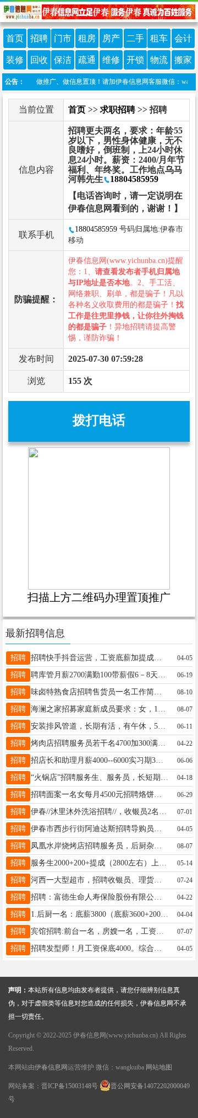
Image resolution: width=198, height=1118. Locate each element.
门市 (63, 38)
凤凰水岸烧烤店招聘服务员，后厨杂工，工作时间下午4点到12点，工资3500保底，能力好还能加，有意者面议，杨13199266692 (100, 846)
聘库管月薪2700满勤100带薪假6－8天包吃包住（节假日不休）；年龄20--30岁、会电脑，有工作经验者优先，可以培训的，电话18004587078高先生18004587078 (100, 675)
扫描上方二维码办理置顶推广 (99, 597)
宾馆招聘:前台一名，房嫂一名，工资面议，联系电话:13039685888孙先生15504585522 (100, 931)
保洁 (63, 60)
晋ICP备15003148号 (69, 1086)
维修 (111, 60)
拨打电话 (99, 420)
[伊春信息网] (99, 10)
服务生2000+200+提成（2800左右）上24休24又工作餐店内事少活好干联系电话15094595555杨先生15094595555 (100, 863)
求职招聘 (117, 109)
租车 (159, 38)
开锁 (135, 60)
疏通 (87, 60)
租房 (87, 38)
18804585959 (134, 179)
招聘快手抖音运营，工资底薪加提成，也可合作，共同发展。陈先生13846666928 (100, 658)
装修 (15, 60)
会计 (183, 38)
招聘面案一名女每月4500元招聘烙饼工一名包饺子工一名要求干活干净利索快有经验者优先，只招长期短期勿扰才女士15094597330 (100, 794)
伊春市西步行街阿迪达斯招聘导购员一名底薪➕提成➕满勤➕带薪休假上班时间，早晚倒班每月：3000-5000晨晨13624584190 (100, 829)
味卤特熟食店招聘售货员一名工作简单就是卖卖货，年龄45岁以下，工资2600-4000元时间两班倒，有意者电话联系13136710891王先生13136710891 (100, 692)
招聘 (39, 38)
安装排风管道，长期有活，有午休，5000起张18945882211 (100, 726)
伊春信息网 (51, 1067)
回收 (39, 60)
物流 (159, 60)
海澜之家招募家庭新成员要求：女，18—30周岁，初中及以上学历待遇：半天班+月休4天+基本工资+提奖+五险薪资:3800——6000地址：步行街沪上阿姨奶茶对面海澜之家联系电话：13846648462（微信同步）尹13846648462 (100, 709)
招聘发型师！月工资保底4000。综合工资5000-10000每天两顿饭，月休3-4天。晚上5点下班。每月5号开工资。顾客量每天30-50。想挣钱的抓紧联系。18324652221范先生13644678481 (100, 948)
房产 (111, 38)
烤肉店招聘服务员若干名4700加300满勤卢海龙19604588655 (100, 743)
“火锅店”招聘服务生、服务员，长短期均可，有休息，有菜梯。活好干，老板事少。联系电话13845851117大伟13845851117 (100, 777)
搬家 (183, 60)
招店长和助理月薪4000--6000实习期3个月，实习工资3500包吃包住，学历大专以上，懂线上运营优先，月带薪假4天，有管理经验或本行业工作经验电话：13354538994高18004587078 (100, 760)
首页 (15, 38)
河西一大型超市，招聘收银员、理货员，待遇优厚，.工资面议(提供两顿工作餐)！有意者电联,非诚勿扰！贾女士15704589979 (100, 880)
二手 (135, 38)
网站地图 (159, 1067)
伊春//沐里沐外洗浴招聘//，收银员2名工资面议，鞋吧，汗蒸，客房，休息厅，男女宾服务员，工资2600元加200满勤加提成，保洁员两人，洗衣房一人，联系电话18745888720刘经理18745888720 (100, 811)
